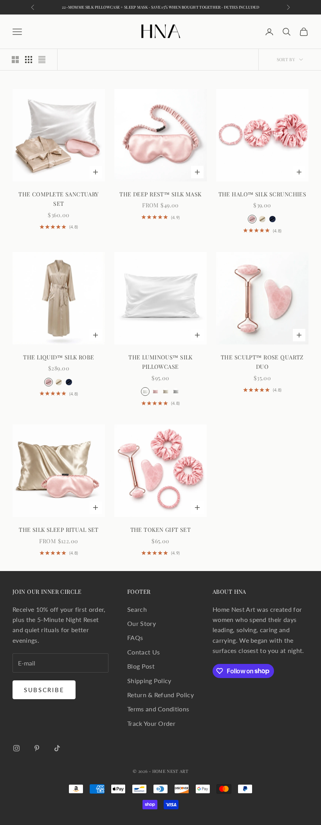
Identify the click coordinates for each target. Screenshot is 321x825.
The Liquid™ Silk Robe (58, 357)
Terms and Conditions (158, 709)
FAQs (135, 637)
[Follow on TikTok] (57, 748)
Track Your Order (151, 723)
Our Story (141, 623)
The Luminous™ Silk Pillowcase (160, 361)
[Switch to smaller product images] (28, 59)
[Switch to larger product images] (15, 59)
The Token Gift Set (160, 529)
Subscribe (44, 689)
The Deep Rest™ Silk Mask (160, 194)
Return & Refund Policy (160, 694)
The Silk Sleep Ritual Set (59, 529)
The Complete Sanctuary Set (58, 198)
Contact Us (143, 652)
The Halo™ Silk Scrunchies (262, 194)
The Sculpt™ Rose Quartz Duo (262, 361)
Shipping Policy (149, 680)
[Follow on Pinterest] (37, 748)
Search (137, 609)
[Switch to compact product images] (41, 59)
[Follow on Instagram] (16, 748)
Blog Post (141, 666)
